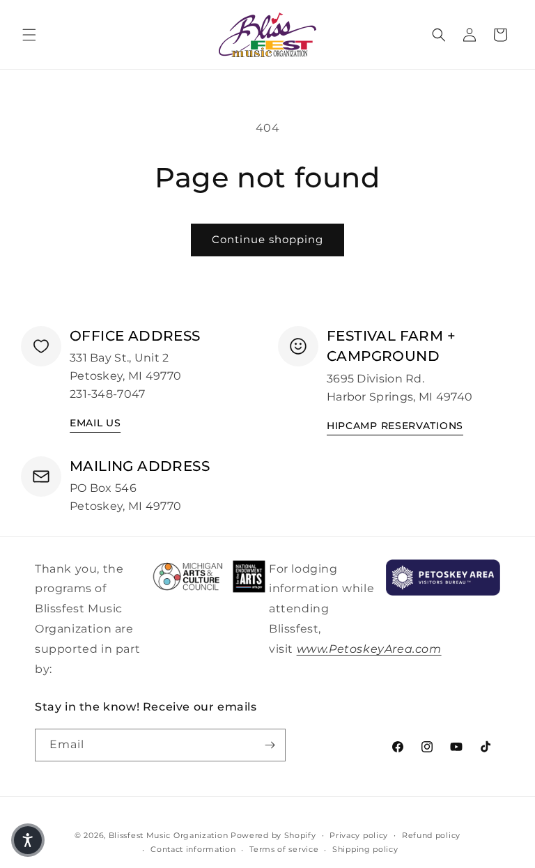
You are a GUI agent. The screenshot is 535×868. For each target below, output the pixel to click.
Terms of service (283, 849)
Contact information (192, 849)
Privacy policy (358, 835)
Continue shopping (267, 239)
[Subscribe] (269, 745)
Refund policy (431, 835)
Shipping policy (365, 849)
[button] (29, 35)
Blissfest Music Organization (168, 835)
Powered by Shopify (273, 835)
